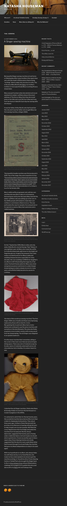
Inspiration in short (47, 205)
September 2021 (46, 159)
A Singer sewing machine (17, 41)
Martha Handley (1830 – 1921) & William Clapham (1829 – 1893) (51, 79)
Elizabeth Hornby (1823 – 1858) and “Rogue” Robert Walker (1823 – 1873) (52, 87)
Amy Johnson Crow (16, 463)
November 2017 (46, 185)
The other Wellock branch (49, 212)
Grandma (7, 22)
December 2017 (46, 182)
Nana (14, 22)
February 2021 (46, 175)
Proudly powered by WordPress (12, 502)
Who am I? (7, 17)
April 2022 (44, 139)
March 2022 (45, 142)
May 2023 (44, 116)
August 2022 (45, 132)
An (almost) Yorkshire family (49, 195)
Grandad (54, 17)
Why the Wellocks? (42, 22)
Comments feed (46, 228)
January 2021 (45, 178)
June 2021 (44, 165)
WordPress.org (46, 232)
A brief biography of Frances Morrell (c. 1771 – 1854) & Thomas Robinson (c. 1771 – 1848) (52, 45)
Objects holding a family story (50, 208)
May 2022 (44, 136)
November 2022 (46, 123)
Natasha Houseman (24, 6)
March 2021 (45, 172)
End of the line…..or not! (48, 50)
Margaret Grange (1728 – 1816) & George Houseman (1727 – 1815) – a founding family (52, 72)
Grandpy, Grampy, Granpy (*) (40, 17)
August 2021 (45, 162)
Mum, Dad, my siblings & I (26, 22)
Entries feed (45, 225)
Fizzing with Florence (47, 60)
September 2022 (46, 129)
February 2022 (46, 146)
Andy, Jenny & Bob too (48, 57)
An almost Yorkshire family (21, 17)
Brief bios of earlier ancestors (50, 198)
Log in (43, 222)
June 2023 (45, 113)
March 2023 (45, 119)
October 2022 (46, 126)
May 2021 (44, 168)
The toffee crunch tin (47, 53)
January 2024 (45, 109)
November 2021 (46, 152)
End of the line (46, 202)
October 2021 (45, 155)
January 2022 (45, 149)
